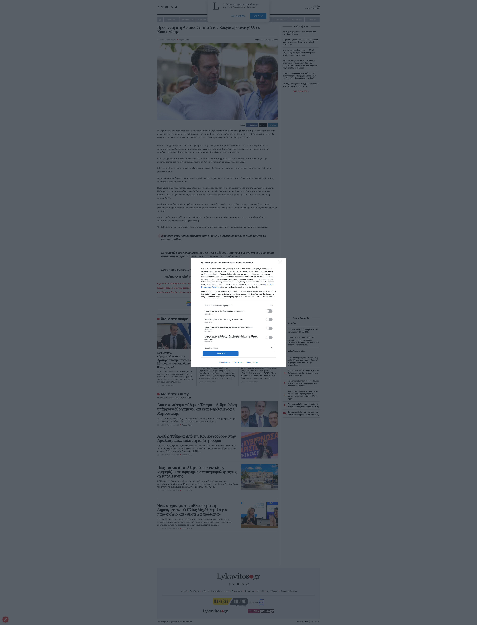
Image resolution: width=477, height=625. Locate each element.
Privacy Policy (252, 362)
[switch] (269, 311)
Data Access (238, 362)
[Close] (281, 263)
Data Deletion (224, 362)
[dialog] (238, 312)
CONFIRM (220, 353)
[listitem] (238, 305)
